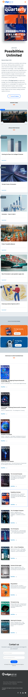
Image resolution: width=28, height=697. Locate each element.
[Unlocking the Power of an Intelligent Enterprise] (14, 143)
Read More (5, 119)
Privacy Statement (12, 682)
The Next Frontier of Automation (9, 184)
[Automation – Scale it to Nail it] (14, 203)
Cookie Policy (19, 682)
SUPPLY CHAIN (3, 227)
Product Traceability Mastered (8, 244)
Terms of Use (5, 682)
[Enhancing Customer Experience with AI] (14, 293)
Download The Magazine (15, 96)
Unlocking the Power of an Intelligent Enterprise (12, 154)
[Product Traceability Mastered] (14, 233)
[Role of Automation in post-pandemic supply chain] (14, 263)
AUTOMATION (4, 137)
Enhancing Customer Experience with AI (10, 304)
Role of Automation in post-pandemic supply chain (13, 274)
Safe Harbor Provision (7, 683)
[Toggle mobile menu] (25, 2)
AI (1, 137)
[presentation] (2, 122)
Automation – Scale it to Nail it (8, 214)
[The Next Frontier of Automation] (14, 173)
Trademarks (14, 683)
